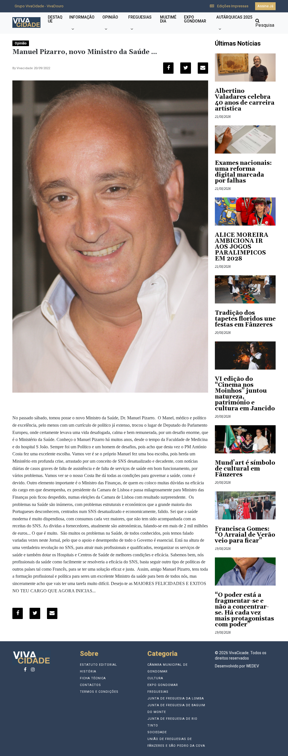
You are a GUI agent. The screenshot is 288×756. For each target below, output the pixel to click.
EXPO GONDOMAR (195, 19)
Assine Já (265, 6)
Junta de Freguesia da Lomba (175, 698)
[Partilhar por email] (203, 68)
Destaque (55, 19)
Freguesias (140, 17)
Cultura (155, 678)
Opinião (110, 17)
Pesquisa (264, 25)
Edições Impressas (232, 6)
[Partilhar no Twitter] (185, 68)
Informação (81, 17)
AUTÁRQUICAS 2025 (234, 17)
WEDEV (252, 666)
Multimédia (168, 19)
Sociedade (157, 732)
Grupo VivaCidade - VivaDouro (39, 6)
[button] (72, 29)
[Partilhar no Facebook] (168, 68)
